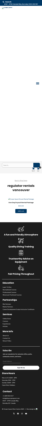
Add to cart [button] (21, 211)
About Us (6, 335)
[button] (7, 2)
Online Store (7, 318)
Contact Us (6, 338)
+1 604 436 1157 (8, 396)
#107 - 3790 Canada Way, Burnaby (16, 4)
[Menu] (37, 83)
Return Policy (7, 341)
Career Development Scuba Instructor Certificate (18, 309)
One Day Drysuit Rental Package (21, 203)
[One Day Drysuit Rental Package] (21, 199)
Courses (5, 321)
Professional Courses (9, 292)
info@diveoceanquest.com (11, 398)
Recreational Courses (9, 290)
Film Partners (7, 304)
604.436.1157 (33, 4)
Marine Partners (8, 307)
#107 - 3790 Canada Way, (11, 401)
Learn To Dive (7, 287)
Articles (5, 326)
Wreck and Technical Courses (12, 295)
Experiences (6, 324)
